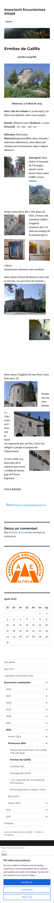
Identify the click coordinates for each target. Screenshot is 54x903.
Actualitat (9, 662)
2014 (8, 729)
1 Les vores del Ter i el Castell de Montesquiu (27, 781)
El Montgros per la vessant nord (27, 789)
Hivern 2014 (14, 736)
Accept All (27, 882)
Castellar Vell (17, 766)
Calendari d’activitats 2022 (18, 675)
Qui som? (9, 669)
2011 (8, 816)
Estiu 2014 (13, 796)
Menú (9, 22)
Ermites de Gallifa (20, 759)
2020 (9, 702)
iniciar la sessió (19, 532)
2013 (8, 810)
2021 (8, 696)
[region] (27, 879)
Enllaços (8, 823)
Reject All (27, 897)
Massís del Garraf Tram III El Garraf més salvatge (28, 751)
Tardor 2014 (14, 803)
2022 (8, 689)
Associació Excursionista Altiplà (18, 832)
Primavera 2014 (17, 743)
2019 (8, 709)
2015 (8, 723)
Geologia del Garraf (20, 773)
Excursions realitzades (17, 682)
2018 (8, 716)
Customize (27, 889)
